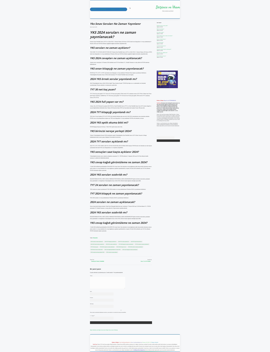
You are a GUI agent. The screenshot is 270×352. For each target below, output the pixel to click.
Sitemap (116, 330)
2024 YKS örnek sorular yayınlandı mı (97, 244)
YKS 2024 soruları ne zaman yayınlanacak (135, 246)
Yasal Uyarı (113, 9)
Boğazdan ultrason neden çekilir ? (162, 25)
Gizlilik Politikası (103, 9)
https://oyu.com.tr (110, 330)
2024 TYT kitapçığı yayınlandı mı (110, 241)
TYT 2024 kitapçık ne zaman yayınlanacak (126, 244)
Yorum (91, 275)
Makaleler (95, 237)
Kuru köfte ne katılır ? (160, 32)
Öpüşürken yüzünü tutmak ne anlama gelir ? (164, 49)
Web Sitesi (92, 303)
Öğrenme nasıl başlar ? (160, 29)
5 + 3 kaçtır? (92, 315)
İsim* (91, 291)
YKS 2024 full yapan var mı (121, 246)
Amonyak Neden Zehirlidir (97, 261)
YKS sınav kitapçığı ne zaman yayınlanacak (130, 249)
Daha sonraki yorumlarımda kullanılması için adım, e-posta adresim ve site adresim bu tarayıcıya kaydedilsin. (108, 312)
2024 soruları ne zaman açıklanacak (97, 241)
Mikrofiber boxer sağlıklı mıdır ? (162, 52)
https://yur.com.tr (102, 330)
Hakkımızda (121, 9)
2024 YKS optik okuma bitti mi (136, 241)
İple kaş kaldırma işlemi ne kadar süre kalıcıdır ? (165, 35)
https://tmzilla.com (94, 330)
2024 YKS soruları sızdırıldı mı (111, 244)
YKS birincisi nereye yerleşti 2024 (96, 249)
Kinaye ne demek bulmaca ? (161, 39)
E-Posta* (91, 297)
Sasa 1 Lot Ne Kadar (146, 261)
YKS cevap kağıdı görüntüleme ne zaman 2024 (112, 249)
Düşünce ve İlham (168, 7)
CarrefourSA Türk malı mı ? (161, 45)
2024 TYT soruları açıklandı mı (123, 241)
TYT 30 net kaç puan (94, 246)
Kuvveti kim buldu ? (160, 42)
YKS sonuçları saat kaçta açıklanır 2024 (97, 252)
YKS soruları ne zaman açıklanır (111, 252)
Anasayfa (93, 9)
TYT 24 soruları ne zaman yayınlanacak (141, 244)
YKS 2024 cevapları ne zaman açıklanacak (107, 246)
